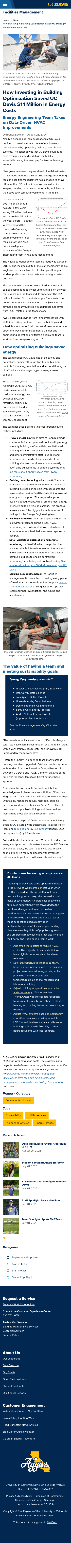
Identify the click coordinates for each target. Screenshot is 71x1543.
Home (6, 20)
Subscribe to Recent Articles (4, 1238)
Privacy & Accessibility (19, 1496)
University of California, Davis (23, 1485)
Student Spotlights (22, 1277)
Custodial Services (13, 1331)
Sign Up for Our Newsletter (18, 1432)
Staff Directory (11, 1365)
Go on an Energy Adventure (19, 1438)
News (16, 20)
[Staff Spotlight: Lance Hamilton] (11, 1207)
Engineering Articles (17, 1123)
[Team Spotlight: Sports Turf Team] (11, 1225)
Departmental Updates (18, 1100)
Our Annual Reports (14, 1393)
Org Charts (9, 1372)
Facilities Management (23, 12)
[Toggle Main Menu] (5, 4)
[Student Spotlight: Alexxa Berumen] (11, 1169)
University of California (28, 1500)
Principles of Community (49, 1496)
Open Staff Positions (14, 1379)
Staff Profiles (19, 1270)
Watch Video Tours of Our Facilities (23, 1411)
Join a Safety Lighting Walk (18, 1418)
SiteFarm (52, 1522)
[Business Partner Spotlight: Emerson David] (11, 1188)
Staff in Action (20, 1264)
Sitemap (49, 1500)
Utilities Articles (37, 1115)
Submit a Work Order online (19, 1304)
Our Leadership (11, 1358)
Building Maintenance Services (20, 1326)
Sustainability (13, 1115)
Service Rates (10, 1335)
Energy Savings (44, 1123)
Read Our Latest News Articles (20, 1425)
